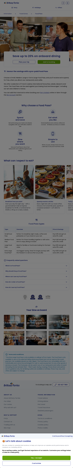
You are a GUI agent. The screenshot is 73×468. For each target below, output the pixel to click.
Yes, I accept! (36, 458)
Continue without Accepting (62, 436)
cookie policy (14, 452)
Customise (36, 463)
